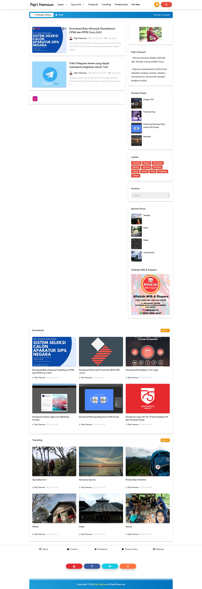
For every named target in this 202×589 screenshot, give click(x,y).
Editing (136, 167)
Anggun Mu (148, 99)
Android (136, 163)
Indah (81, 526)
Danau (129, 526)
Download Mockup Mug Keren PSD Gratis (99, 417)
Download (157, 163)
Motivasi (157, 167)
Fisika (61, 15)
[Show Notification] (156, 4)
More (164, 330)
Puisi (153, 171)
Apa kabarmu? (39, 479)
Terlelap (146, 215)
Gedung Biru (149, 252)
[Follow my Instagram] (128, 566)
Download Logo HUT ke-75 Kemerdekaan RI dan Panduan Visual (147, 418)
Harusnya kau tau (87, 479)
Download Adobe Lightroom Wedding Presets (50, 418)
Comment (112, 38)
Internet (146, 167)
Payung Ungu (149, 112)
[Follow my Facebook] (92, 566)
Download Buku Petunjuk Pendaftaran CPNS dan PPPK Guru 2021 (53, 371)
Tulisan (136, 175)
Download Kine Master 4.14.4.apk (142, 370)
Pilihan (35, 526)
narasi (135, 171)
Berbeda (147, 136)
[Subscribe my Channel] (74, 566)
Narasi (144, 171)
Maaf (145, 227)
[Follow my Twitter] (110, 566)
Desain (147, 163)
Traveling (163, 171)
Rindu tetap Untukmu (136, 479)
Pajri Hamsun (100, 584)
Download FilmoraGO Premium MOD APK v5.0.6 (99, 371)
